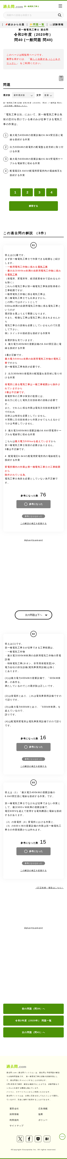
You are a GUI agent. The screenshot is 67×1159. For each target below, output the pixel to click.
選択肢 (6, 95)
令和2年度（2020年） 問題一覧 (33, 1020)
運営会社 (14, 1108)
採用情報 (14, 1114)
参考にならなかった (33, 516)
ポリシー (43, 1120)
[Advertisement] (33, 965)
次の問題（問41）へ (33, 1032)
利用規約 (14, 1120)
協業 (40, 1114)
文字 (38, 95)
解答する (33, 206)
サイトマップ (17, 1125)
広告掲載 (43, 1108)
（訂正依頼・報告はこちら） (15, 106)
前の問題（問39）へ (33, 1008)
